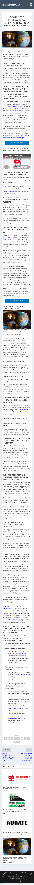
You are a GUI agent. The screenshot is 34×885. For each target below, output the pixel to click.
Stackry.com (26, 706)
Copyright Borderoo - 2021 (9, 873)
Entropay (22, 675)
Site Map (10, 874)
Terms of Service (22, 873)
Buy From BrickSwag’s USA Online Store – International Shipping (16, 787)
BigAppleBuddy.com (15, 718)
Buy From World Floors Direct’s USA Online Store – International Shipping (16, 810)
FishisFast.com (17, 706)
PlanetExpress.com (16, 708)
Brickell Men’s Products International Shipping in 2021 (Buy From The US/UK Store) (15, 858)
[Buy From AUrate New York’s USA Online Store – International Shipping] (17, 823)
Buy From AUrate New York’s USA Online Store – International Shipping (15, 833)
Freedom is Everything (19, 874)
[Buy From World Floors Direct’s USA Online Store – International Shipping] (17, 800)
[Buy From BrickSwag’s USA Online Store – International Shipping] (17, 777)
